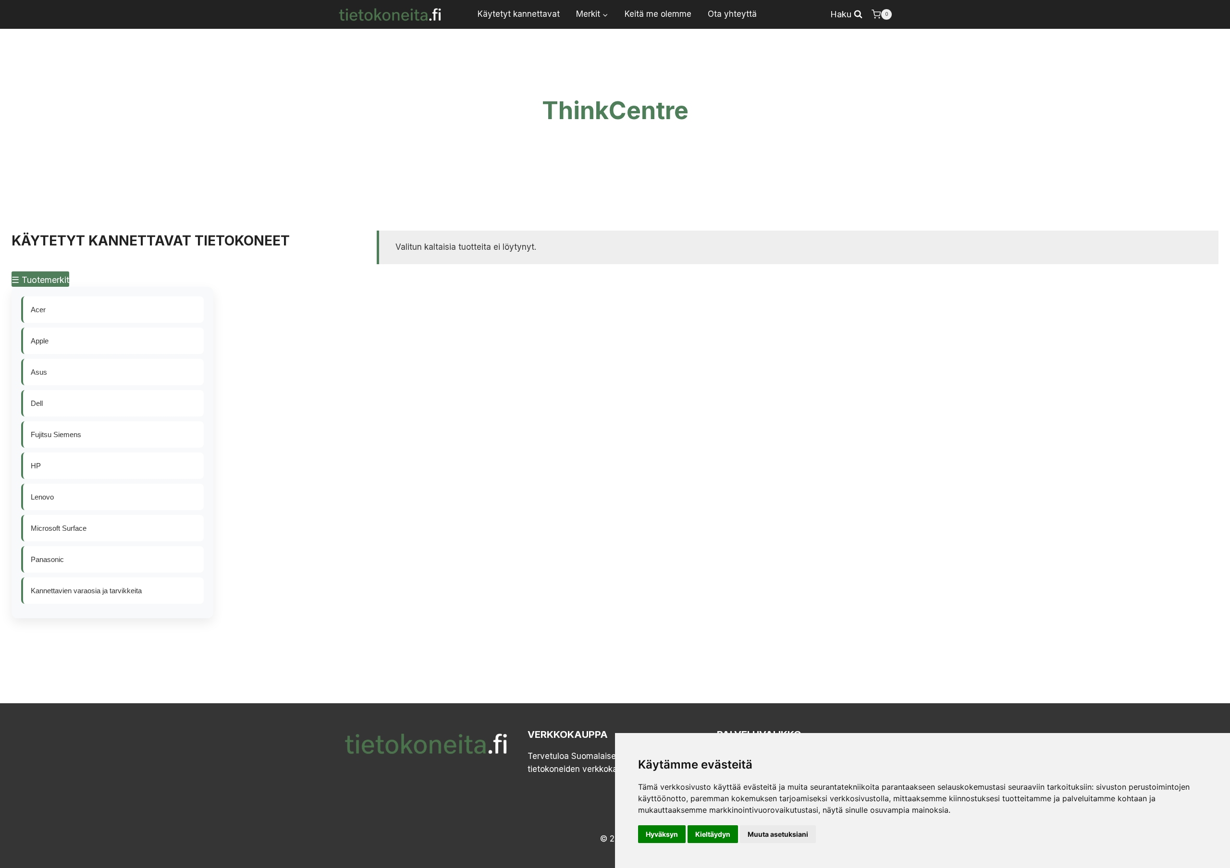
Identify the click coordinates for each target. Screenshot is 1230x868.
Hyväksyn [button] (662, 834)
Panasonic (47, 559)
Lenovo (42, 497)
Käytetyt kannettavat (519, 14)
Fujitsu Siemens (56, 434)
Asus (39, 372)
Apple (40, 341)
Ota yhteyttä (732, 14)
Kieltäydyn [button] (712, 834)
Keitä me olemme (658, 14)
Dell (37, 403)
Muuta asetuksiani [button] (778, 834)
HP (36, 466)
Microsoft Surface (58, 528)
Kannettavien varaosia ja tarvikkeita (86, 591)
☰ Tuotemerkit (40, 280)
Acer (38, 310)
